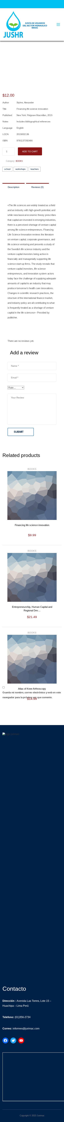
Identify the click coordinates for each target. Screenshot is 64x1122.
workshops (20, 169)
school (7, 169)
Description (13, 187)
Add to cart (30, 151)
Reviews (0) (37, 187)
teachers (35, 169)
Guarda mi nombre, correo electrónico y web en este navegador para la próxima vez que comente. (31, 695)
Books (19, 161)
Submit (18, 431)
